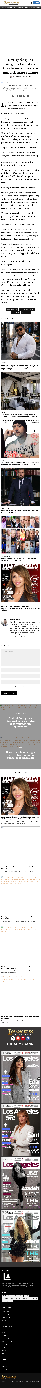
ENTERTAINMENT (35, 7)
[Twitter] (20, 96)
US (29, 312)
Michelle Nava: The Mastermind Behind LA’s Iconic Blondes (19, 867)
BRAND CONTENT (11, 7)
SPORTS (4, 1350)
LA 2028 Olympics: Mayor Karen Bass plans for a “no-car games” (20, 1017)
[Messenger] (17, 96)
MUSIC (4, 1320)
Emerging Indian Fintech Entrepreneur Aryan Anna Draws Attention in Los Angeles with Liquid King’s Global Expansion (20, 367)
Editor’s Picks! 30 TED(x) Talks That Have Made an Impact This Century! (20, 559)
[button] (30, 2)
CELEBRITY (27, 7)
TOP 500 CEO (6, 1344)
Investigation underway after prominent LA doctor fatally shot (19, 917)
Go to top (37, 1385)
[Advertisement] (20, 30)
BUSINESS (20, 7)
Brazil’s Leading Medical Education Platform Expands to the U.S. (19, 511)
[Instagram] (13, 1038)
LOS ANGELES (20, 55)
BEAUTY (4, 7)
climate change (12, 309)
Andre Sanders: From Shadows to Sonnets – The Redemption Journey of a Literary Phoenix (20, 463)
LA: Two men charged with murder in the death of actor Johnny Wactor (19, 967)
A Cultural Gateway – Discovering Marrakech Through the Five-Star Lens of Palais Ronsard (19, 415)
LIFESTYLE (5, 1329)
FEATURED (5, 1338)
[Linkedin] (28, 96)
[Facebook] (13, 96)
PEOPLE (4, 1323)
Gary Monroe (18, 76)
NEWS (4, 1332)
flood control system (27, 309)
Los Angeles (15, 312)
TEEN (3, 1347)
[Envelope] (18, 1038)
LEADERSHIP (6, 1335)
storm (24, 312)
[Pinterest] (24, 96)
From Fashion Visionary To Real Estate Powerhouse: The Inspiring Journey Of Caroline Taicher (20, 608)
